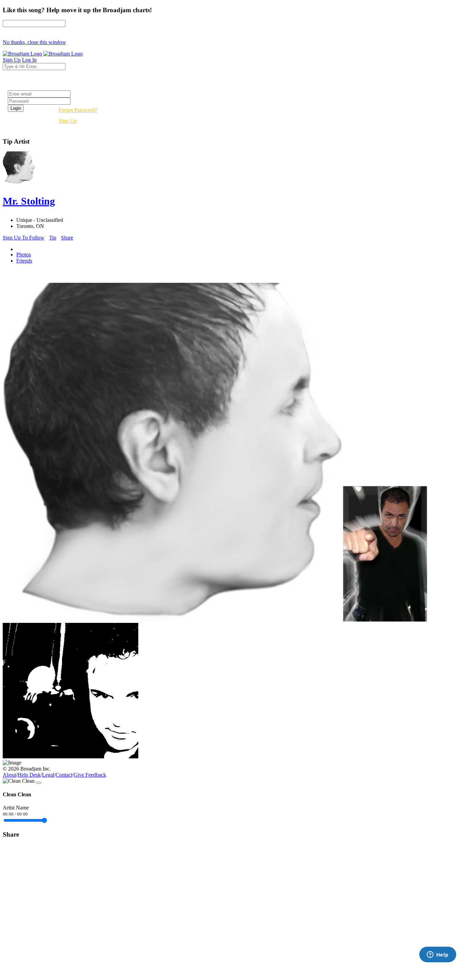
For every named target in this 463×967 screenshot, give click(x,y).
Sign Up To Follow (23, 237)
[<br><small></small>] (172, 620)
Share (67, 237)
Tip (52, 237)
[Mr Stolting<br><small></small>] (385, 620)
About (9, 775)
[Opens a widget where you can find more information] (437, 955)
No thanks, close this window (34, 42)
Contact (64, 775)
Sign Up (68, 121)
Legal (48, 775)
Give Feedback (90, 775)
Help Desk (29, 775)
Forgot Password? (78, 110)
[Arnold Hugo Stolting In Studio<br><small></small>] (70, 756)
